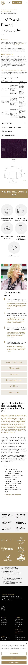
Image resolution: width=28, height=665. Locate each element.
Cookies (3, 639)
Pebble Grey (17, 44)
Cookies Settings (14, 653)
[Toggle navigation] (26, 3)
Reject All (14, 658)
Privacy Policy (5, 638)
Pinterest (3, 624)
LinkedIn (3, 619)
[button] (9, 2)
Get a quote (17, 2)
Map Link (18, 629)
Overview (8, 123)
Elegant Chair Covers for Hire (11, 596)
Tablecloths (13, 9)
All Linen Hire (4, 9)
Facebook (4, 621)
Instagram (4, 622)
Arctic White (20, 43)
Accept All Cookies (14, 662)
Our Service (10, 135)
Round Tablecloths (6, 11)
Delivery (8, 131)
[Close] (26, 643)
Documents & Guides (12, 127)
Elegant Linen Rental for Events (11, 598)
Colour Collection (7, 600)
